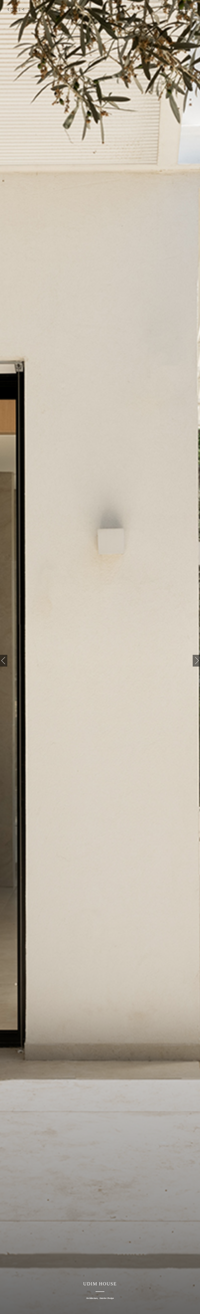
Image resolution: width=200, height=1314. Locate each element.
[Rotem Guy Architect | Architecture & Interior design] (22, 11)
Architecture (92, 1298)
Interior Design (107, 1298)
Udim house (100, 1283)
